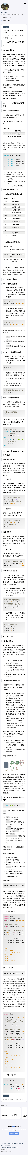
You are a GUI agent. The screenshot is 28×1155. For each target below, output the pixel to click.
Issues (13, 1126)
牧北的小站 (4, 12)
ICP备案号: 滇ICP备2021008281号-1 (10, 1147)
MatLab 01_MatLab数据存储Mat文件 (14, 31)
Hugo (4, 1149)
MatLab (6, 27)
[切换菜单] (25, 4)
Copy (21, 155)
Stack (4, 1151)
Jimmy (8, 1151)
